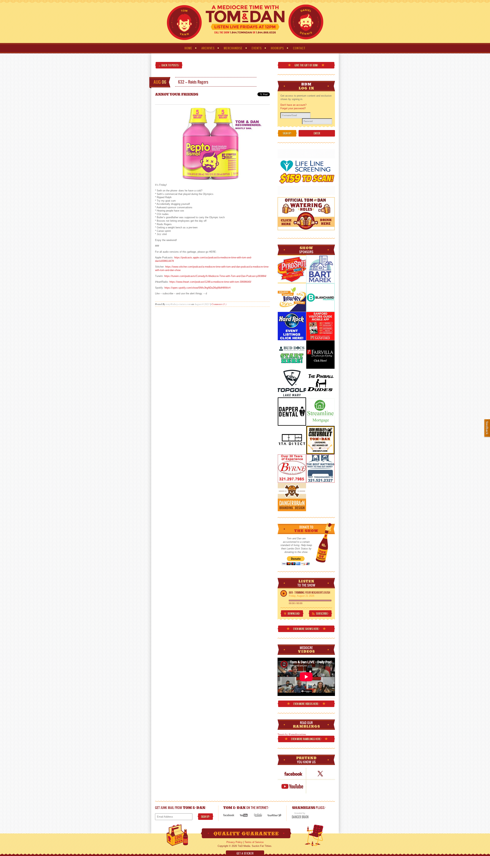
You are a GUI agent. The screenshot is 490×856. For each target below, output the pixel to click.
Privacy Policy (234, 842)
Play (283, 593)
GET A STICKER (245, 853)
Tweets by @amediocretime (292, 734)
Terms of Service (254, 842)
